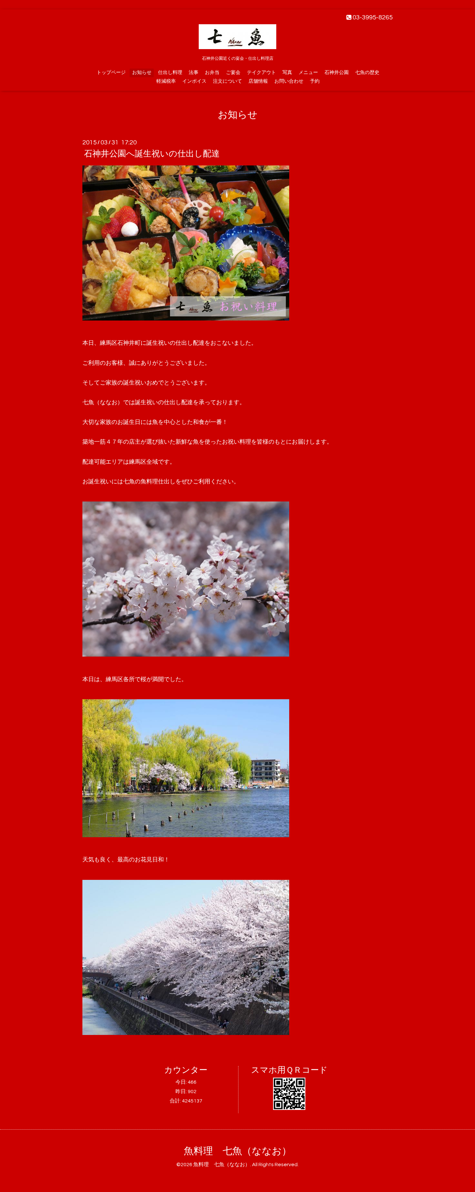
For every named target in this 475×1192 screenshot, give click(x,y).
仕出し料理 (170, 72)
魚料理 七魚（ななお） (237, 1151)
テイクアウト (261, 72)
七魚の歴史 (367, 72)
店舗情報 (258, 81)
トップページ (111, 72)
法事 (193, 72)
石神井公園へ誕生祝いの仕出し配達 (152, 154)
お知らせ (142, 72)
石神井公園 (336, 72)
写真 (287, 72)
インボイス (194, 81)
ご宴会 (233, 72)
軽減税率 (166, 81)
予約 (315, 81)
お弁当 (212, 72)
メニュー (308, 72)
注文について (227, 81)
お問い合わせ (288, 81)
